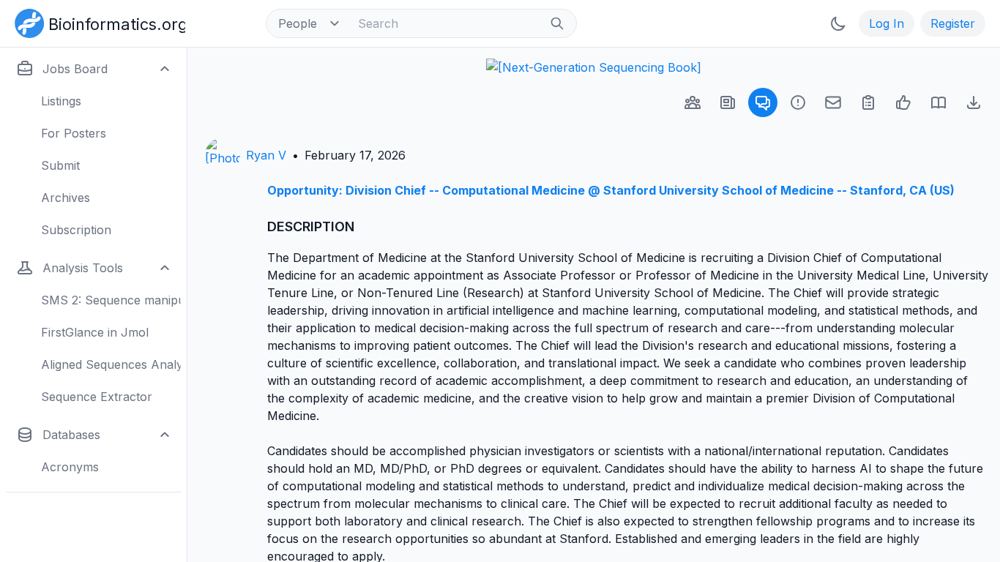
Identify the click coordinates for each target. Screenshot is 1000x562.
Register (952, 23)
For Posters (73, 133)
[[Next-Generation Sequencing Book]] (593, 67)
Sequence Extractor (96, 396)
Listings (61, 101)
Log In (886, 23)
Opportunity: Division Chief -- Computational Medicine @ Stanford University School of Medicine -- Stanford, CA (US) (611, 190)
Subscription (76, 229)
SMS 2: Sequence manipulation (111, 300)
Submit (60, 165)
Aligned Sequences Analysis (111, 364)
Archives (65, 197)
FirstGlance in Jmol (95, 332)
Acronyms (70, 467)
